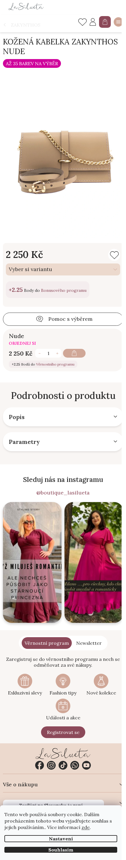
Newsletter (89, 643)
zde (85, 827)
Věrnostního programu (55, 364)
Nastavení (61, 839)
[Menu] (118, 22)
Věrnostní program (47, 643)
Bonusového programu (63, 290)
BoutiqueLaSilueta (39, 765)
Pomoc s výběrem (70, 319)
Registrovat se (63, 732)
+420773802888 (74, 765)
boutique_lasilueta (51, 765)
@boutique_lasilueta (63, 493)
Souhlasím (60, 850)
